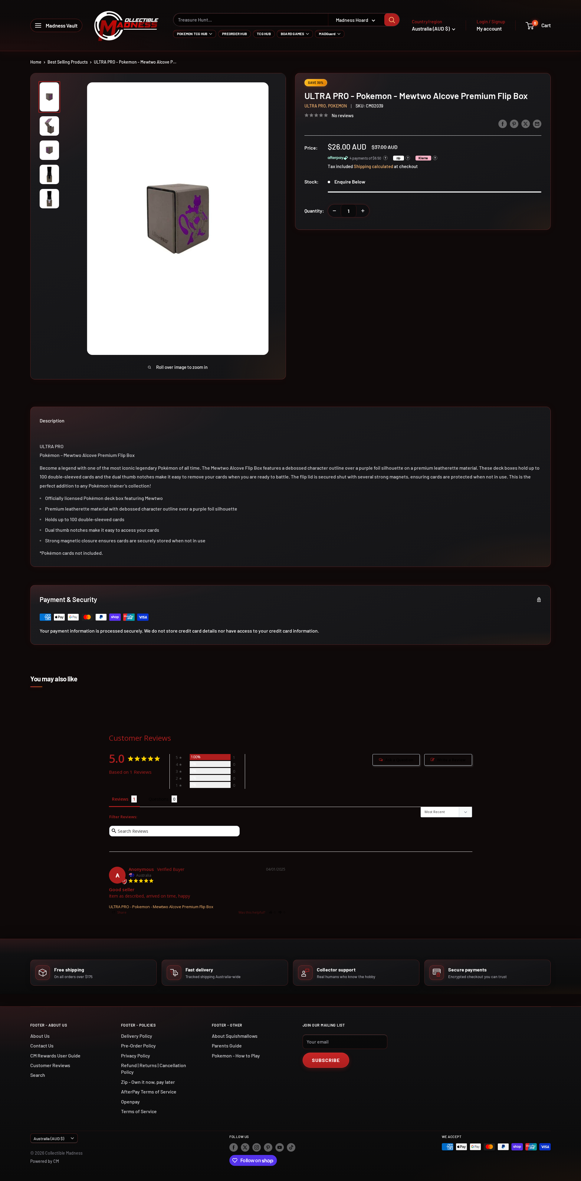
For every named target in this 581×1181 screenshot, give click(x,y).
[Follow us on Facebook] (233, 1147)
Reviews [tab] (120, 799)
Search (37, 1075)
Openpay (130, 1101)
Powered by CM (44, 1161)
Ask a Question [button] (399, 760)
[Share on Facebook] (502, 123)
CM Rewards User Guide (55, 1055)
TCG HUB (264, 33)
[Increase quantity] (362, 210)
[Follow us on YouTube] (279, 1147)
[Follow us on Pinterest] (268, 1147)
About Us (40, 1036)
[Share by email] (537, 123)
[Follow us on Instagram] (256, 1147)
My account (489, 28)
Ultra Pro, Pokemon (325, 105)
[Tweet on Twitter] (525, 123)
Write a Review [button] (451, 760)
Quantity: (314, 210)
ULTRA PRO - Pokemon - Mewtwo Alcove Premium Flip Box (161, 906)
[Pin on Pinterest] (514, 123)
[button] (272, 912)
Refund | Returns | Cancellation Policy (153, 1068)
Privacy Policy (135, 1055)
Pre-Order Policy (138, 1045)
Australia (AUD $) (49, 1138)
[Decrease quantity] (334, 210)
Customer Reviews (50, 1065)
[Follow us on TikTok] (291, 1147)
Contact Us (42, 1045)
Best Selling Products (68, 62)
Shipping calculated (373, 166)
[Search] (391, 19)
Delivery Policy (136, 1036)
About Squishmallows (235, 1036)
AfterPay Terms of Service (148, 1091)
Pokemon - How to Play (236, 1055)
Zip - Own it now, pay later (148, 1082)
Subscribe (326, 1060)
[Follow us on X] (245, 1147)
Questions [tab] (159, 799)
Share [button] (121, 912)
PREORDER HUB (234, 33)
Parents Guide (227, 1045)
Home (35, 62)
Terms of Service (139, 1111)
